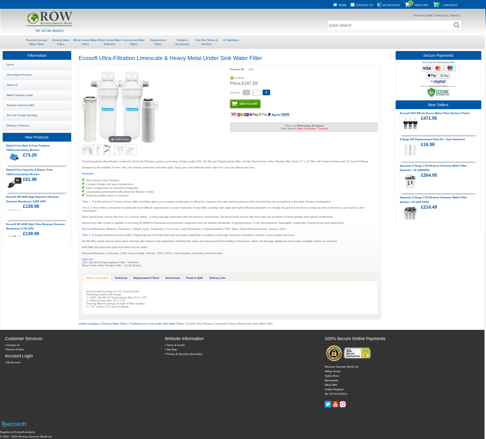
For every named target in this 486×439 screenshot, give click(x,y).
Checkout (450, 5)
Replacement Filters (158, 42)
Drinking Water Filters (61, 42)
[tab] (97, 278)
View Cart (421, 5)
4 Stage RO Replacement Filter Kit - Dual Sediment (432, 139)
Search (454, 15)
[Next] (156, 106)
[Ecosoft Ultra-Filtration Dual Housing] (120, 149)
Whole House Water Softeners (110, 42)
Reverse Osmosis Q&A (20, 105)
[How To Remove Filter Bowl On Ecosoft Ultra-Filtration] (109, 149)
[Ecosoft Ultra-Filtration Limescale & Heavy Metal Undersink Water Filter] (87, 149)
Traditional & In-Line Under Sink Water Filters (157, 323)
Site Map (171, 349)
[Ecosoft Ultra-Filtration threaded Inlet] (131, 149)
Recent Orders (15, 349)
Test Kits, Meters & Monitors (207, 42)
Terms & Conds (423, 15)
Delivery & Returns (18, 125)
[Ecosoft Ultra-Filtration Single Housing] (98, 149)
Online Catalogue (89, 323)
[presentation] (97, 278)
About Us (12, 84)
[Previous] (84, 106)
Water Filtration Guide (20, 95)
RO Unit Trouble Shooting (22, 115)
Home (342, 5)
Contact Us (364, 5)
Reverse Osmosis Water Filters (36, 42)
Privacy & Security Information (184, 353)
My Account (391, 5)
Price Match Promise (19, 74)
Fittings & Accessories (182, 42)
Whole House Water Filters (85, 42)
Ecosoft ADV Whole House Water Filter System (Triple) (434, 113)
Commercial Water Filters (134, 42)
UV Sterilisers (231, 40)
